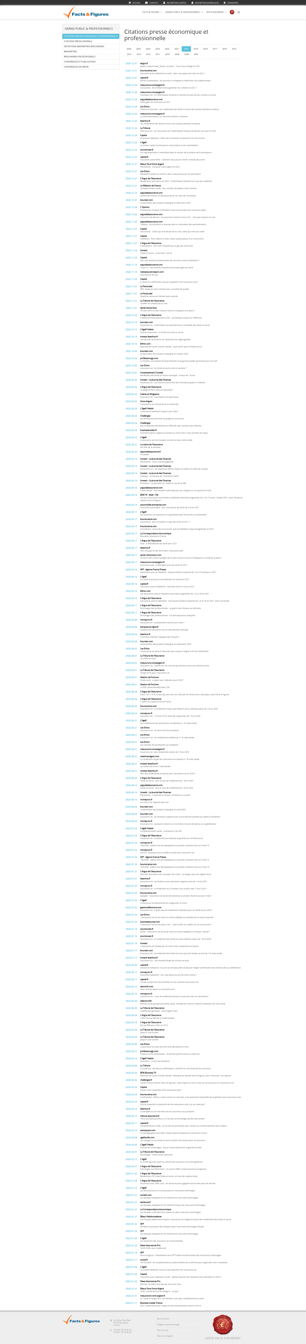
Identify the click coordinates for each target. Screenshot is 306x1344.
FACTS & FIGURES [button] (150, 12)
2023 (157, 49)
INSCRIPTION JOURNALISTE (207, 3)
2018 (205, 49)
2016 (224, 49)
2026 (129, 49)
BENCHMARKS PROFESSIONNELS (79, 56)
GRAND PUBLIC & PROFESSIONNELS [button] (182, 12)
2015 (234, 49)
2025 (138, 49)
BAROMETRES (70, 51)
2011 (158, 54)
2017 (215, 49)
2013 (139, 54)
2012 (148, 54)
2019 (196, 49)
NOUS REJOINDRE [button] (215, 12)
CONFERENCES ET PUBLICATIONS (80, 62)
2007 (196, 54)
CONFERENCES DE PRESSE (76, 67)
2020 (186, 49)
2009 (177, 54)
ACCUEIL (136, 3)
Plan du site (162, 1330)
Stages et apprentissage (168, 1324)
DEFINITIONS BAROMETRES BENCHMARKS (84, 46)
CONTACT (153, 3)
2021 (177, 49)
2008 (186, 54)
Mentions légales (165, 1336)
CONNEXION (232, 3)
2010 (167, 54)
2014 (129, 54)
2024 (148, 49)
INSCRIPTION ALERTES (176, 3)
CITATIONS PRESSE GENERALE (78, 41)
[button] (238, 12)
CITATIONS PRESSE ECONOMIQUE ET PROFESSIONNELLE (91, 36)
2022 (167, 49)
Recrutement (163, 1319)
